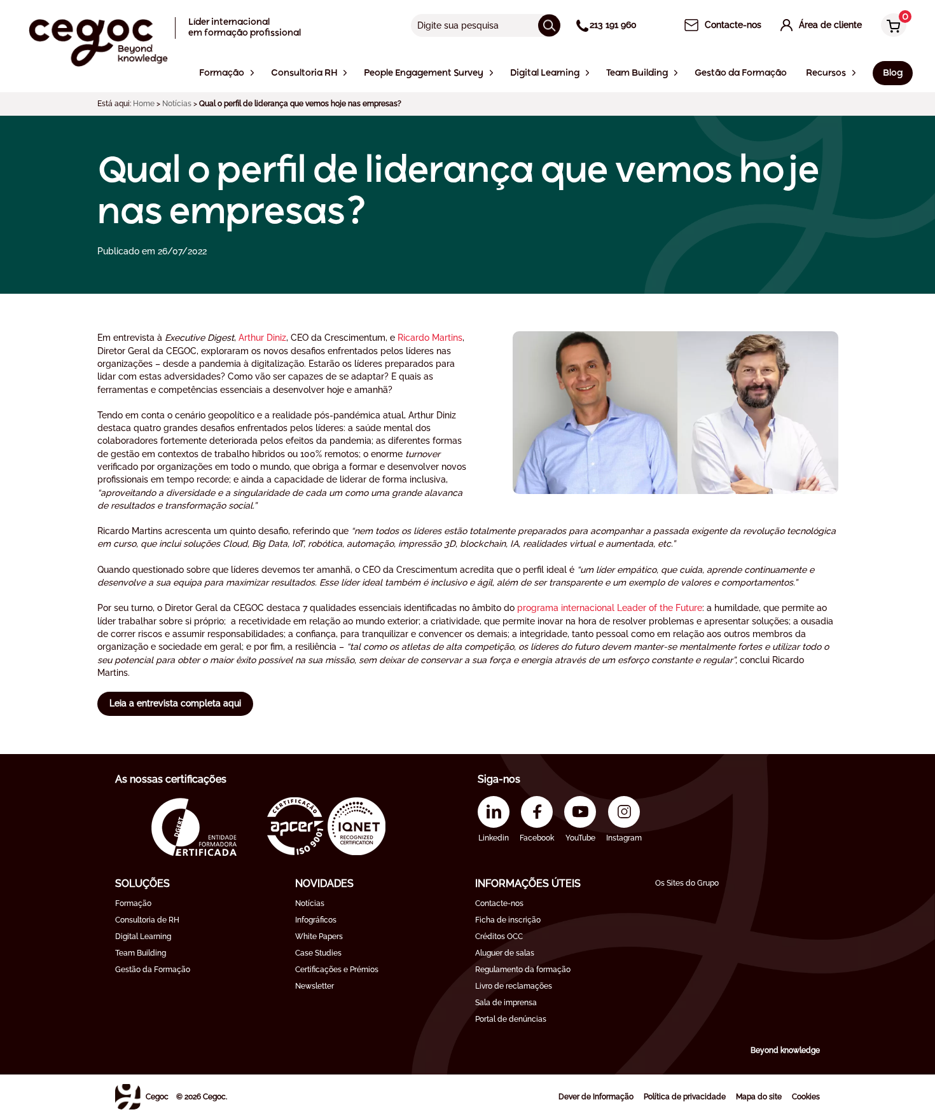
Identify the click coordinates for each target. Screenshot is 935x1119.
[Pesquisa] (549, 25)
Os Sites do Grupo (687, 883)
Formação (133, 903)
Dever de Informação (596, 1096)
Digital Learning (143, 936)
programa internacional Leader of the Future (609, 608)
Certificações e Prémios (336, 969)
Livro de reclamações (513, 986)
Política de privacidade (685, 1096)
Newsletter (314, 986)
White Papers (319, 936)
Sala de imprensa (506, 1002)
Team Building (140, 953)
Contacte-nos (499, 903)
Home (144, 103)
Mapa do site (759, 1096)
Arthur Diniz (262, 338)
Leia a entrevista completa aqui (175, 703)
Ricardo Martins (430, 338)
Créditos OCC (499, 936)
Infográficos (315, 920)
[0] (890, 26)
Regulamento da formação (523, 969)
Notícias (176, 103)
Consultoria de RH (147, 920)
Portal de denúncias (510, 1019)
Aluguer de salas (504, 953)
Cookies (806, 1096)
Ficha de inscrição (508, 920)
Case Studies (318, 953)
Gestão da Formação (152, 969)
